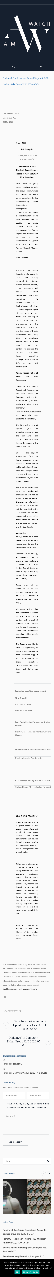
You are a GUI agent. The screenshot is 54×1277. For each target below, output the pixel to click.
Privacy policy (30, 1272)
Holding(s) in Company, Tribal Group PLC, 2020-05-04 (24, 1041)
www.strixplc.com (32, 411)
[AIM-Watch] (27, 33)
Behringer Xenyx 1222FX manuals (30, 1072)
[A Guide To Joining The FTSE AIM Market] (27, 1196)
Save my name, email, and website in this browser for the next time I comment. (28, 1106)
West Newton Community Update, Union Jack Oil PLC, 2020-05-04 (30, 1025)
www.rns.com (30, 989)
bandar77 (18, 1063)
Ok (17, 1272)
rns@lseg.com (9, 989)
